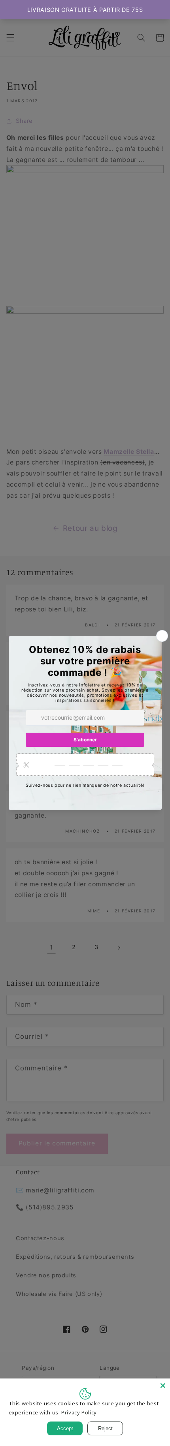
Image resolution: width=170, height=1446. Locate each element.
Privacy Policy (79, 1412)
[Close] (163, 1386)
